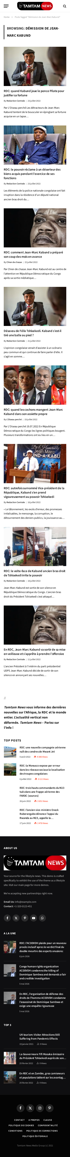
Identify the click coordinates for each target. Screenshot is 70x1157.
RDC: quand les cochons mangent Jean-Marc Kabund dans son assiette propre (33, 411)
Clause (47, 1120)
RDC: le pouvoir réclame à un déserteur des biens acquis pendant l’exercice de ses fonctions (32, 173)
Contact (19, 1120)
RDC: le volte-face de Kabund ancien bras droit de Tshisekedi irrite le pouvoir (34, 573)
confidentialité (48, 1125)
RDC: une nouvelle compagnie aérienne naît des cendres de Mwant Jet (43, 749)
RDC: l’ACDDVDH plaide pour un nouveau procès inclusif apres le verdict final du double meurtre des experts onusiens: (42, 947)
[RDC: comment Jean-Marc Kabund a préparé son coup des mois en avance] (35, 227)
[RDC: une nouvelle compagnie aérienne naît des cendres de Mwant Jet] (10, 751)
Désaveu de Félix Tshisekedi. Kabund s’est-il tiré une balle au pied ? (32, 333)
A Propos (34, 1120)
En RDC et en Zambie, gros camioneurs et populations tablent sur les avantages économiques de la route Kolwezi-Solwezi (42, 1079)
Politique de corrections (42, 1131)
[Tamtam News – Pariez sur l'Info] (35, 6)
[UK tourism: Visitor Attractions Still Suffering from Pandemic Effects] (10, 1038)
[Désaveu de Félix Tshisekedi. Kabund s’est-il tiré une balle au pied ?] (35, 306)
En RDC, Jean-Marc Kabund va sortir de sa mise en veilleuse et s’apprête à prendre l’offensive (34, 651)
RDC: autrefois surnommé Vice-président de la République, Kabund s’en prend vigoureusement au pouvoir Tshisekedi (34, 492)
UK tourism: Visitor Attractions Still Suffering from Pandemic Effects (39, 1037)
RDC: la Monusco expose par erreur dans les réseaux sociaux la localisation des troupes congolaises (42, 770)
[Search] (64, 6)
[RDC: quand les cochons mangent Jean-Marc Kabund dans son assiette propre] (35, 384)
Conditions (15, 1131)
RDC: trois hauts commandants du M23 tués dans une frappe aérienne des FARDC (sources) (42, 792)
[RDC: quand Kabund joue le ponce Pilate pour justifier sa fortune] (35, 66)
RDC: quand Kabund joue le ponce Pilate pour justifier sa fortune (34, 93)
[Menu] (6, 6)
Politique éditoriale (35, 1136)
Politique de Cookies (21, 1125)
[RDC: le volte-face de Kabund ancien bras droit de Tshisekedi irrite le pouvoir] (35, 546)
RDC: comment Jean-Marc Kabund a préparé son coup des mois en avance (33, 254)
